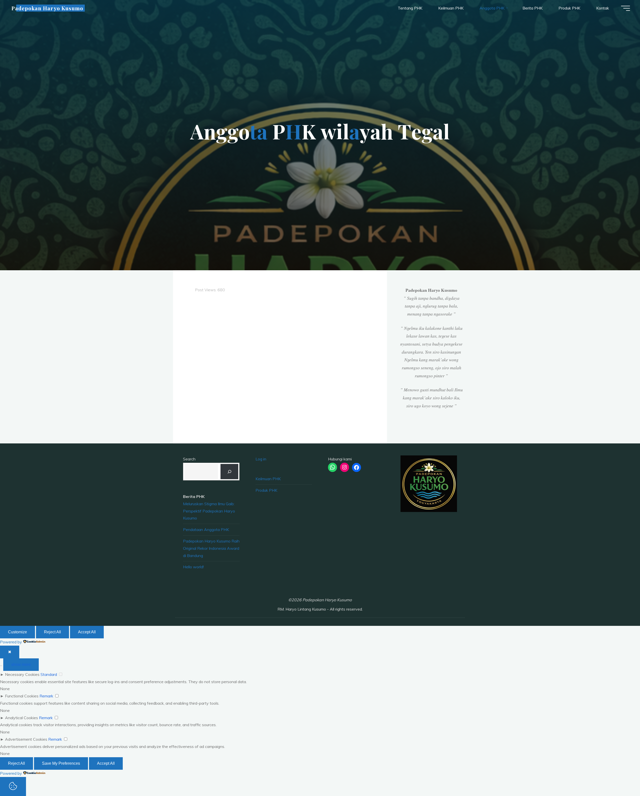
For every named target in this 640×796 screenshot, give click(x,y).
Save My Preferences (61, 763)
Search (189, 458)
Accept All (87, 632)
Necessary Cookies (22, 674)
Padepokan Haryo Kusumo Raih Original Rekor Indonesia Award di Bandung (211, 548)
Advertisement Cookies (26, 739)
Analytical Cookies (21, 717)
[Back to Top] (620, 776)
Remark (46, 695)
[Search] (229, 471)
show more (21, 664)
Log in (261, 458)
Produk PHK (266, 490)
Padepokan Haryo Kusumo (47, 8)
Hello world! (193, 566)
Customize (17, 632)
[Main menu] (625, 8)
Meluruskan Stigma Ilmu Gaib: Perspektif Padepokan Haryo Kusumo (209, 511)
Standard (48, 674)
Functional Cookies (21, 695)
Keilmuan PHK (268, 478)
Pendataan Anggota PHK (206, 529)
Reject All (52, 632)
